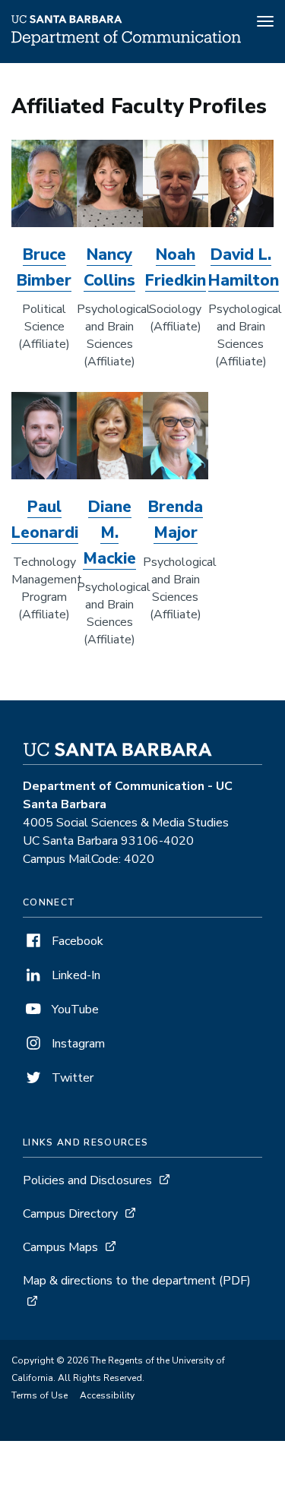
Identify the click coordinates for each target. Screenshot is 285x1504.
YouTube (74, 1009)
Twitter (71, 1078)
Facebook (76, 941)
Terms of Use (39, 1395)
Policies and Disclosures (87, 1180)
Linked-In (74, 975)
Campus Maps (60, 1247)
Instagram (77, 1043)
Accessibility (107, 1395)
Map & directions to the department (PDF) (137, 1280)
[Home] (126, 41)
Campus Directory (70, 1213)
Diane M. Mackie (109, 532)
